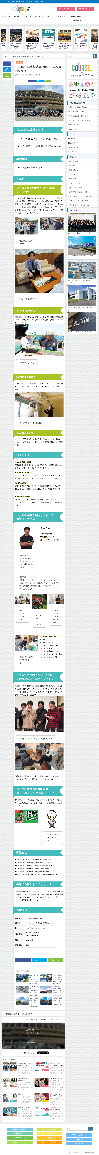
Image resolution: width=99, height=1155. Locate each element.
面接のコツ (71, 165)
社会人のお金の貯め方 (75, 187)
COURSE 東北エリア (20, 1133)
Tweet (7, 71)
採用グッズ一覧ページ (75, 124)
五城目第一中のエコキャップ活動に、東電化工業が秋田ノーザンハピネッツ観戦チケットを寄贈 (25, 47)
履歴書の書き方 (73, 170)
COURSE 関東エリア (20, 1138)
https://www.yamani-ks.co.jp (36, 928)
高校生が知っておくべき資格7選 (78, 200)
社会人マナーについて (75, 183)
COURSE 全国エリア (79, 1135)
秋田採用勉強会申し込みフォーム (78, 116)
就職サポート (74, 147)
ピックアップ (74, 143)
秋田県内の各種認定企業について (78, 107)
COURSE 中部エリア (20, 1142)
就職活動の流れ (73, 161)
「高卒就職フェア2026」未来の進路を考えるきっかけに (57, 45)
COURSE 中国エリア (49, 1133)
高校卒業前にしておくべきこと (77, 192)
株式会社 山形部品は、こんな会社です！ (20, 1014)
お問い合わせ (86, 8)
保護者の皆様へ (73, 178)
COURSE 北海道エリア (20, 1129)
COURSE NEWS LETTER (79, 16)
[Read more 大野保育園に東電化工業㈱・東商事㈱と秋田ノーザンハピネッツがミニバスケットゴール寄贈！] (73, 35)
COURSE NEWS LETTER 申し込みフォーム (81, 120)
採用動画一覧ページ (74, 129)
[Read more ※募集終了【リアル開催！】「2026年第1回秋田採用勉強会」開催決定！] (8, 35)
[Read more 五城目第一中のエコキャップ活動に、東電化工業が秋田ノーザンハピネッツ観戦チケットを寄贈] (25, 35)
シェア (7, 65)
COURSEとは (66, 8)
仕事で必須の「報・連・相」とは (78, 205)
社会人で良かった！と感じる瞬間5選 (79, 196)
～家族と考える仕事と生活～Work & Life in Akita (41, 45)
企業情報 (19, 62)
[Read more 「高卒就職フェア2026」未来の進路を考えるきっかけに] (57, 35)
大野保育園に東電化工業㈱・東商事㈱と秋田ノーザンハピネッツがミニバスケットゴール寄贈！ (74, 47)
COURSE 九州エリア (49, 1142)
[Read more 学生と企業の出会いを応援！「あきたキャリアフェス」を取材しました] (90, 35)
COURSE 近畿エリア (49, 1129)
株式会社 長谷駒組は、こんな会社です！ (80, 331)
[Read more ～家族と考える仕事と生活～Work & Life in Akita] (41, 35)
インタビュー (73, 151)
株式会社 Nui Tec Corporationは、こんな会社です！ (44, 1019)
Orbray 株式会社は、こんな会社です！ (79, 233)
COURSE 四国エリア (49, 1138)
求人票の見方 (72, 174)
